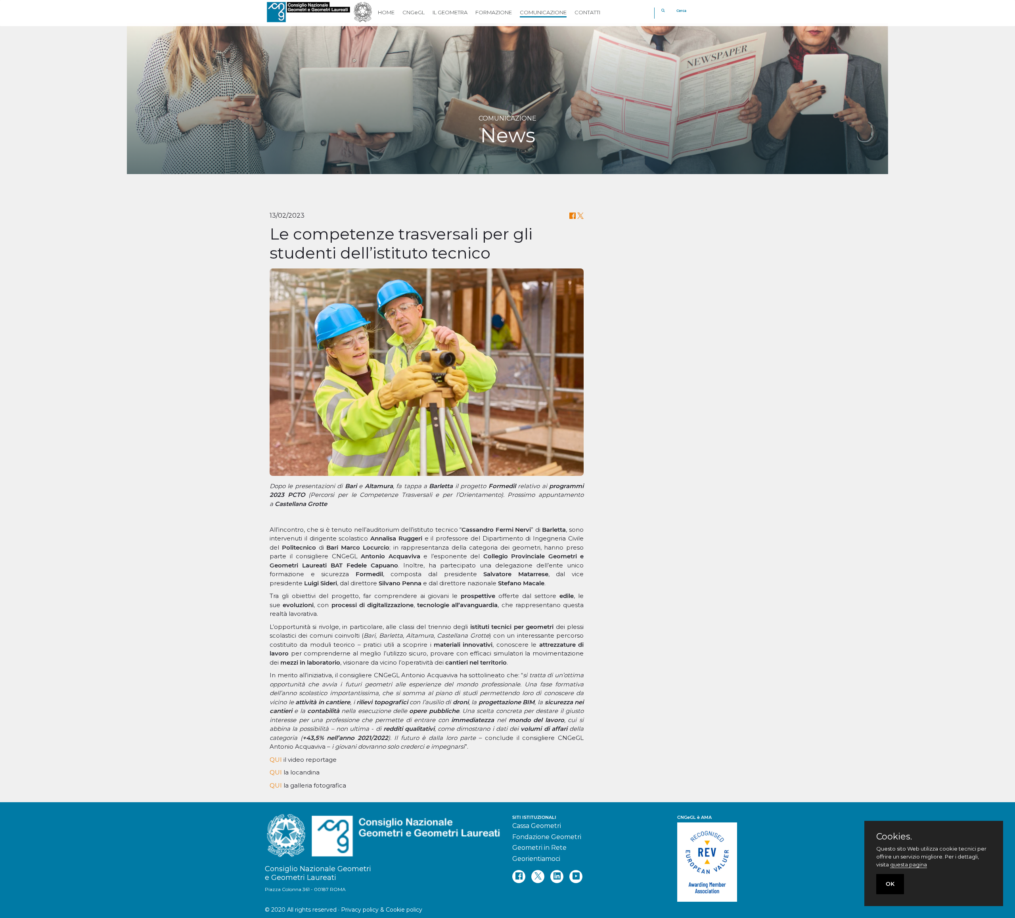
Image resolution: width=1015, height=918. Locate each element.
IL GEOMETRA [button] (450, 12)
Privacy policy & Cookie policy (381, 909)
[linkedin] (556, 876)
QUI (276, 759)
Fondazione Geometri (546, 837)
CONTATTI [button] (587, 12)
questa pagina (908, 864)
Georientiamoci (536, 858)
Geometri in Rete (539, 847)
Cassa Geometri (536, 826)
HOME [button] (386, 12)
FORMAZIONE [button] (493, 12)
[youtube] (575, 876)
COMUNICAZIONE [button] (543, 12)
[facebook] (518, 876)
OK (890, 883)
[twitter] (537, 876)
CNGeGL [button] (413, 12)
